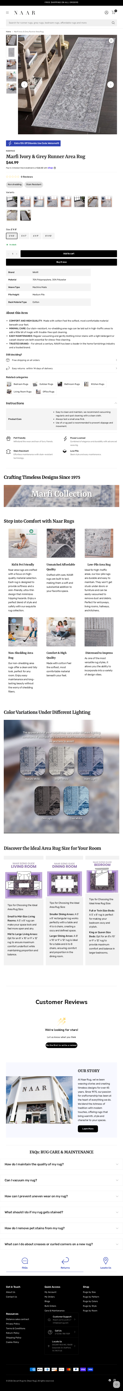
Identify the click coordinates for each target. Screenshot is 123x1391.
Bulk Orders (50, 1306)
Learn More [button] (87, 1128)
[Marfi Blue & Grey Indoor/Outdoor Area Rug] (26, 202)
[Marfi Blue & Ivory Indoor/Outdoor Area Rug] (39, 202)
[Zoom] (111, 40)
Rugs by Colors (90, 1301)
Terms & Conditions (15, 1328)
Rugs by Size (89, 1292)
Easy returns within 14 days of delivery (62, 2)
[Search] (113, 22)
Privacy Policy (13, 1323)
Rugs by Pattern (91, 1296)
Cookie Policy (12, 1342)
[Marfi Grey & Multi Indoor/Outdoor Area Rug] (106, 202)
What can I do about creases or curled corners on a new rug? (49, 1244)
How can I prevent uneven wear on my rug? (36, 1196)
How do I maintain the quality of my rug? (34, 1164)
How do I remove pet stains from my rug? (35, 1228)
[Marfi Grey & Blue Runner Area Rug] (93, 202)
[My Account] (106, 12)
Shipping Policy (13, 1337)
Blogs (47, 1301)
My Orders (50, 1296)
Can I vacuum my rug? (21, 1180)
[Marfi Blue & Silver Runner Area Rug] (52, 202)
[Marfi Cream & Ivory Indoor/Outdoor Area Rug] (80, 202)
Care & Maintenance (54, 1310)
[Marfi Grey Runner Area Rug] (26, 215)
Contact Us (11, 1296)
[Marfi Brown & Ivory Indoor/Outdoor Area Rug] (66, 202)
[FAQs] (25, 1263)
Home (8, 32)
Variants (10, 192)
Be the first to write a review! (61, 1045)
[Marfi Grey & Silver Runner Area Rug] (12, 215)
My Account (50, 1292)
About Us (10, 1292)
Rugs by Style (90, 1306)
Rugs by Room (90, 1310)
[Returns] (65, 1263)
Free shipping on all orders (26, 360)
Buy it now (61, 262)
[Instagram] (114, 1380)
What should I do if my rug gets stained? (34, 1212)
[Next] (110, 84)
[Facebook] (109, 1380)
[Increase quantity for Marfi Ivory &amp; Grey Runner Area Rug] (16, 253)
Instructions (15, 403)
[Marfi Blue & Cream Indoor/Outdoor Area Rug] (12, 202)
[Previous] (24, 84)
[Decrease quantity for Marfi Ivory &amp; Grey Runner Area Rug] (8, 253)
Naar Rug (10, 151)
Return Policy (12, 1333)
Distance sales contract (17, 1319)
